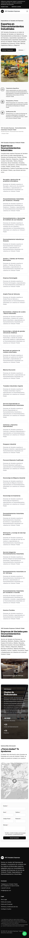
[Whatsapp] (24, 933)
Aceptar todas (4, 6)
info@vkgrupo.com (6, 890)
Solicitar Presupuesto (7, 50)
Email (5, 812)
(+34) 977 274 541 (5, 888)
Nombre (5, 806)
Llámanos (20, 50)
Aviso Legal (4, 899)
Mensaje (5, 825)
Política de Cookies (6, 902)
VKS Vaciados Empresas (12, 11)
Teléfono (17, 812)
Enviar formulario (14, 837)
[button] (14, 781)
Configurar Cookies (6, 909)
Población (18, 818)
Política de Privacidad (20, 833)
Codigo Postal (7, 818)
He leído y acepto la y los (15, 833)
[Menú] (27, 11)
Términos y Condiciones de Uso (15, 834)
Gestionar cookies (16, 6)
